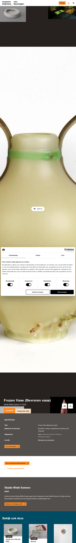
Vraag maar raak (23, 411)
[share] (64, 406)
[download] (70, 406)
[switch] (28, 284)
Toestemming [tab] (13, 255)
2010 (24, 404)
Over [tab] (62, 255)
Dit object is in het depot (46, 440)
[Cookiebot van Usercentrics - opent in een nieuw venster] (66, 249)
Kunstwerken (11, 10)
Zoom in (39, 209)
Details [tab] (38, 255)
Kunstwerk (9, 410)
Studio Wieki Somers (11, 404)
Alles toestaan (62, 292)
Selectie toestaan (37, 292)
